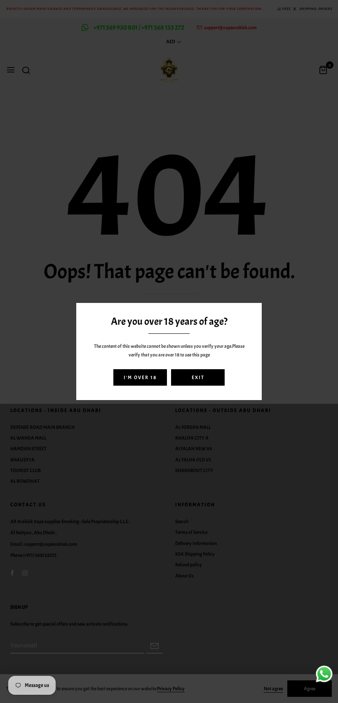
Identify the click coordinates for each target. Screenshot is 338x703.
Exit (198, 377)
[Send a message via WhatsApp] (324, 674)
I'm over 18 (140, 377)
